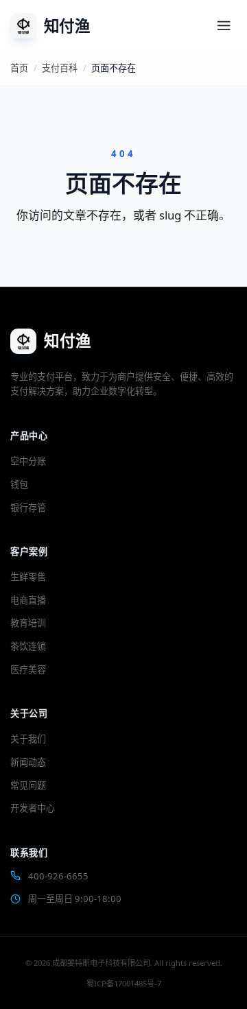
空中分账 (28, 461)
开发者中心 (32, 808)
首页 (19, 68)
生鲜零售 (28, 577)
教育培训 (28, 623)
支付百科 (60, 68)
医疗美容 (28, 669)
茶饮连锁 (28, 646)
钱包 (19, 484)
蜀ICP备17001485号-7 (123, 983)
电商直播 (28, 600)
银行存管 (28, 507)
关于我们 (28, 739)
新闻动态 (28, 762)
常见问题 (28, 785)
